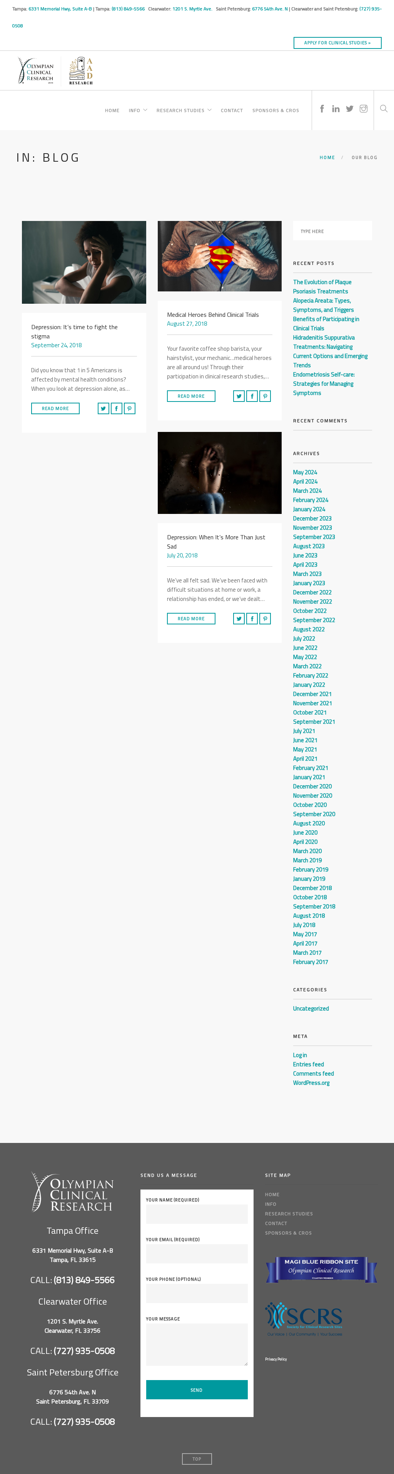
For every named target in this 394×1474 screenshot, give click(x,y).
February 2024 (310, 499)
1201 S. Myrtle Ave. (193, 8)
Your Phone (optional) (173, 1279)
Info (134, 109)
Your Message (163, 1319)
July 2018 (304, 924)
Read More (55, 408)
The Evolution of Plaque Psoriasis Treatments (322, 287)
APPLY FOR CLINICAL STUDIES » (337, 43)
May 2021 (305, 749)
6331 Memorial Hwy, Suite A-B (60, 8)
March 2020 (307, 851)
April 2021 (305, 758)
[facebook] (322, 101)
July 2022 (304, 638)
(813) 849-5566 (129, 8)
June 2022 (305, 647)
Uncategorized (311, 1008)
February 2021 (310, 767)
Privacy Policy (276, 1359)
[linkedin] (336, 101)
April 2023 (305, 564)
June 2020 (305, 832)
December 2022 (312, 592)
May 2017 (305, 934)
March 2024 (307, 490)
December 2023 (312, 518)
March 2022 (307, 666)
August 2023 (309, 546)
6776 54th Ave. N (270, 8)
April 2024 (305, 481)
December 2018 (312, 887)
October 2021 (310, 712)
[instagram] (363, 101)
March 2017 (307, 952)
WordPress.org (311, 1082)
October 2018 (310, 897)
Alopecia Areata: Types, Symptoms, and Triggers (323, 305)
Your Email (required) (173, 1239)
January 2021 (309, 777)
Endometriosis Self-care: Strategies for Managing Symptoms (324, 383)
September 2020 (314, 814)
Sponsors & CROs (275, 109)
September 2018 (314, 906)
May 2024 (305, 472)
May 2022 (305, 657)
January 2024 (309, 509)
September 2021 (314, 721)
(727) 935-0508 (84, 1350)
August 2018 (309, 915)
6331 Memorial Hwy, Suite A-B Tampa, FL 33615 (72, 1255)
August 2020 (309, 823)
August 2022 (309, 629)
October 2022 (310, 610)
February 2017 (310, 961)
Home (112, 109)
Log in (300, 1055)
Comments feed (313, 1073)
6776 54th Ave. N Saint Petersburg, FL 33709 (72, 1396)
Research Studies (181, 109)
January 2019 (309, 878)
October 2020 (310, 804)
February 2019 (310, 869)
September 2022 (314, 620)
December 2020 (312, 786)
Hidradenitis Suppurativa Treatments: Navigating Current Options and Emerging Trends (330, 351)
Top (197, 1459)
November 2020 (312, 795)
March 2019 (307, 860)
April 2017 (305, 943)
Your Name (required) (172, 1200)
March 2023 (307, 573)
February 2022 (310, 675)
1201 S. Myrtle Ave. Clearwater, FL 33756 (72, 1326)
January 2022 (309, 684)
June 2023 (305, 555)
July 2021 (304, 730)
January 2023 (309, 583)
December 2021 (312, 693)
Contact (232, 109)
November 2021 (312, 703)
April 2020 (305, 841)
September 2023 (314, 536)
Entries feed (308, 1064)
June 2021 (305, 740)
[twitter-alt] (350, 101)
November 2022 (312, 601)
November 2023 (312, 527)
